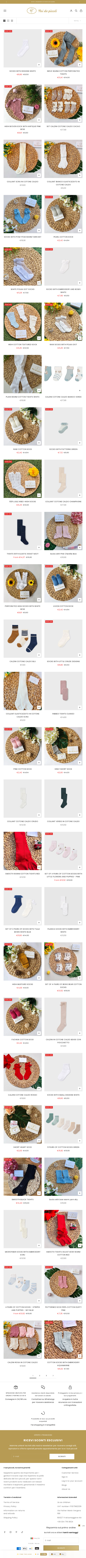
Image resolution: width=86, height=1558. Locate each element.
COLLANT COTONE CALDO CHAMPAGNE (63, 501)
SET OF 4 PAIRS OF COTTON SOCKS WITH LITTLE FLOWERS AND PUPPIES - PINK (63, 875)
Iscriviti (61, 1548)
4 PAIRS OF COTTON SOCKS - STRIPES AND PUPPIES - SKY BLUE (22, 1308)
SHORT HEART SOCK (22, 1147)
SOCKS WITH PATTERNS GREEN (63, 449)
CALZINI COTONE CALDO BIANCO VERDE (63, 397)
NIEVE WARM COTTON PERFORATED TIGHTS (63, 72)
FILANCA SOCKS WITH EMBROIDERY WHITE (63, 930)
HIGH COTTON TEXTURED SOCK (22, 344)
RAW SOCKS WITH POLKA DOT (63, 344)
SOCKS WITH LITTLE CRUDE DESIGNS (63, 661)
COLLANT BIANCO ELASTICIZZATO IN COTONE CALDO (63, 183)
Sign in (65, 1477)
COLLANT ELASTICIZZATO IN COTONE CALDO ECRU (22, 715)
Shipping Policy (10, 1517)
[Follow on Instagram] (10, 1532)
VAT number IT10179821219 (69, 1506)
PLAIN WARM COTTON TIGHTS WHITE (22, 397)
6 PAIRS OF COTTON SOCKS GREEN (63, 1147)
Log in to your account (72, 1481)
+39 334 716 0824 (65, 1521)
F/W (43, 1554)
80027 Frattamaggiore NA (69, 1517)
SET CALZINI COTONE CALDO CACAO (63, 126)
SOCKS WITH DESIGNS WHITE (23, 71)
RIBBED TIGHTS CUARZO (63, 713)
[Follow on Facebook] (5, 1532)
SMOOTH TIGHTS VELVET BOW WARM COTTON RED (63, 1253)
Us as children (63, 1502)
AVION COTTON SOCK (63, 606)
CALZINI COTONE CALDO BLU (23, 661)
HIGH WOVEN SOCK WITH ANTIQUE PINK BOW (22, 128)
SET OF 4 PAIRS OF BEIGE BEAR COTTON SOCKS (63, 985)
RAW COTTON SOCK (22, 449)
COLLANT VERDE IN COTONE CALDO (63, 821)
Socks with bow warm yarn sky (63, 1199)
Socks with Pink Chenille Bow (63, 554)
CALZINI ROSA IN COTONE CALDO (23, 1362)
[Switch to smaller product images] (8, 21)
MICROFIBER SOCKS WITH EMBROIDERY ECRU (22, 1253)
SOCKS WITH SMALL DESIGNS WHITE (63, 1095)
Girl (53, 1554)
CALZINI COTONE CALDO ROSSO (22, 1095)
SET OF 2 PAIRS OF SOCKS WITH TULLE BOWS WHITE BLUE (22, 930)
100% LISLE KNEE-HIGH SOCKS (22, 501)
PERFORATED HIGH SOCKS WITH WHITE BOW (22, 607)
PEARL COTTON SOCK (63, 237)
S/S (37, 1554)
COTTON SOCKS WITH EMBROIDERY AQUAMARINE (63, 1364)
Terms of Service (11, 1502)
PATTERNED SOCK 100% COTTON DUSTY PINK (63, 1308)
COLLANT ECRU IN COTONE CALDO (22, 181)
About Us (66, 1489)
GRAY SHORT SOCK (63, 769)
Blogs (64, 1485)
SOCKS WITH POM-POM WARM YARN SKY (22, 237)
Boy (61, 1554)
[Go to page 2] (53, 1375)
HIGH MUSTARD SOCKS (22, 984)
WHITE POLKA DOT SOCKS (22, 289)
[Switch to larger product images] (4, 21)
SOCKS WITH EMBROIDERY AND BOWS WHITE (63, 290)
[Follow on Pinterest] (16, 1532)
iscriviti (62, 1456)
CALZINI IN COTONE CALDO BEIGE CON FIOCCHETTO (63, 1041)
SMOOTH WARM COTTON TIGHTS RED (22, 873)
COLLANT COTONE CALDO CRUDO (22, 821)
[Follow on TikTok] (22, 1532)
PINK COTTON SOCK (22, 769)
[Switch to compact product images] (12, 21)
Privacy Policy (10, 1506)
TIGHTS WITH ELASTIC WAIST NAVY (22, 554)
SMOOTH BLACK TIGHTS (22, 1199)
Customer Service (70, 1473)
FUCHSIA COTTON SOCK (23, 1039)
